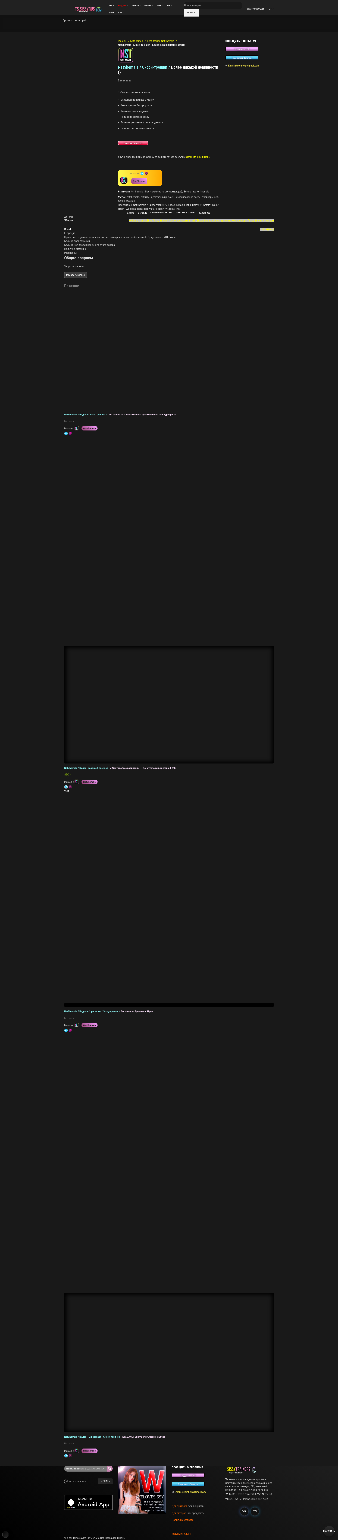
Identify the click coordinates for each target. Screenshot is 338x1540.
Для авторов (179, 1513)
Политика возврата (182, 1520)
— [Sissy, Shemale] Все (140, 220)
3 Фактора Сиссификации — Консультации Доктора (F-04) (120, 768)
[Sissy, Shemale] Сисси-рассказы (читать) (174, 220)
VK (244, 1511)
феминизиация (126, 201)
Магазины (329, 1531)
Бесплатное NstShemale (161, 41)
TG (255, 1511)
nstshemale (133, 197)
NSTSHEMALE (267, 229)
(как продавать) (196, 1513)
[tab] (131, 213)
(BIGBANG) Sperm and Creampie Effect (114, 1437)
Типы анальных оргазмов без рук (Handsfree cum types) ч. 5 (120, 414)
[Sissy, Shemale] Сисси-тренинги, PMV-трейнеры (222, 220)
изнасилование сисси (188, 197)
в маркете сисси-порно (198, 157)
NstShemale (137, 41)
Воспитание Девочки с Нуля (108, 1011)
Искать (105, 1481)
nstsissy (145, 197)
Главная (122, 41)
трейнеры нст (210, 197)
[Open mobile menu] (65, 9)
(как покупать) (195, 1506)
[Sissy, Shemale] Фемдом (261, 220)
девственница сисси (162, 197)
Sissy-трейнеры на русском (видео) (163, 191)
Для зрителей (179, 1506)
